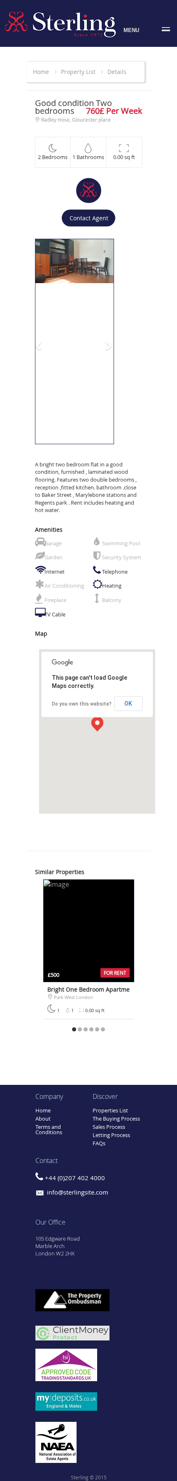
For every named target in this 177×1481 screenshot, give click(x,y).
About (43, 1118)
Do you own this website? (82, 704)
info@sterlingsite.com (76, 1192)
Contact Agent (89, 218)
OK (128, 703)
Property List (78, 72)
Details (116, 72)
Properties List (110, 1110)
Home (41, 72)
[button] (41, 341)
